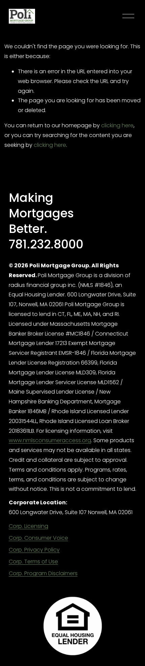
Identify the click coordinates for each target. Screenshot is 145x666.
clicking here (117, 125)
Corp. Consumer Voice (38, 538)
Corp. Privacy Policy (34, 550)
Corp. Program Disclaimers (43, 573)
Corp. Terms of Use (33, 561)
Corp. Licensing (28, 526)
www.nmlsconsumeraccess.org (50, 440)
